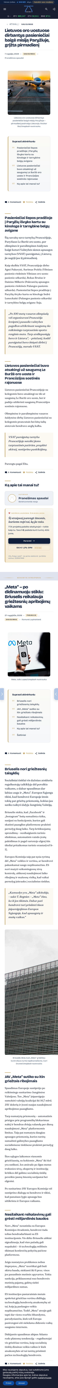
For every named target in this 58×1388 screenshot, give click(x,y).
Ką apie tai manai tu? (28, 184)
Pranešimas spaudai (14, 58)
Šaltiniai (21, 735)
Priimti (8, 1383)
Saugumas (27, 24)
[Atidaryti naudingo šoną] (56, 694)
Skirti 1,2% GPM (29, 548)
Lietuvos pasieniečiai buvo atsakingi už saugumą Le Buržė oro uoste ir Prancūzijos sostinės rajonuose (29, 172)
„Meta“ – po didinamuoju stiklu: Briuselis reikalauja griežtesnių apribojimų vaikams (27, 596)
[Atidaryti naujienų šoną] (2, 694)
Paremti (27, 541)
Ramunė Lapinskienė (31, 619)
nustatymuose (44, 1377)
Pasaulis (31, 615)
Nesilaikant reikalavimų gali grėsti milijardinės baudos (30, 720)
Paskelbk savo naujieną (43, 2)
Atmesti (21, 1383)
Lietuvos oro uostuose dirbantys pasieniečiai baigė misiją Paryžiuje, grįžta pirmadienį (27, 38)
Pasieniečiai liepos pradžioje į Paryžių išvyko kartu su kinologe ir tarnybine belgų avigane (28, 154)
